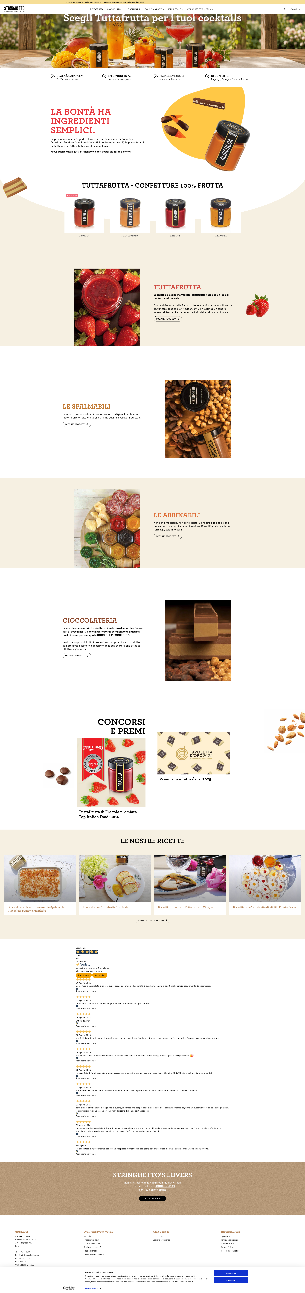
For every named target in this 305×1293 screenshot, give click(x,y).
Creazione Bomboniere (94, 1254)
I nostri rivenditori (91, 1240)
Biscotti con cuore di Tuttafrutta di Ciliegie (185, 907)
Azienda (87, 1236)
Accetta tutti (231, 1273)
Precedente (83, 975)
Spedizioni (225, 1236)
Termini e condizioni (229, 1240)
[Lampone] (175, 213)
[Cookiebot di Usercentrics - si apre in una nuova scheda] (69, 1288)
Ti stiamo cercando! (92, 1247)
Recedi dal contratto (230, 1251)
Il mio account (159, 1236)
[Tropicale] (221, 213)
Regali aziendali (90, 1251)
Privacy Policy (227, 1247)
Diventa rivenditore (92, 1243)
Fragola (84, 236)
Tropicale (221, 236)
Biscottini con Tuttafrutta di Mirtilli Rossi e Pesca (264, 907)
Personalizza (229, 1280)
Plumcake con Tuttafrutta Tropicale (105, 907)
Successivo (100, 975)
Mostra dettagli (91, 1288)
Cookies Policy (227, 1243)
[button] (295, 9)
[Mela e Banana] (130, 213)
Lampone (175, 236)
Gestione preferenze (161, 1240)
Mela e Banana (130, 236)
